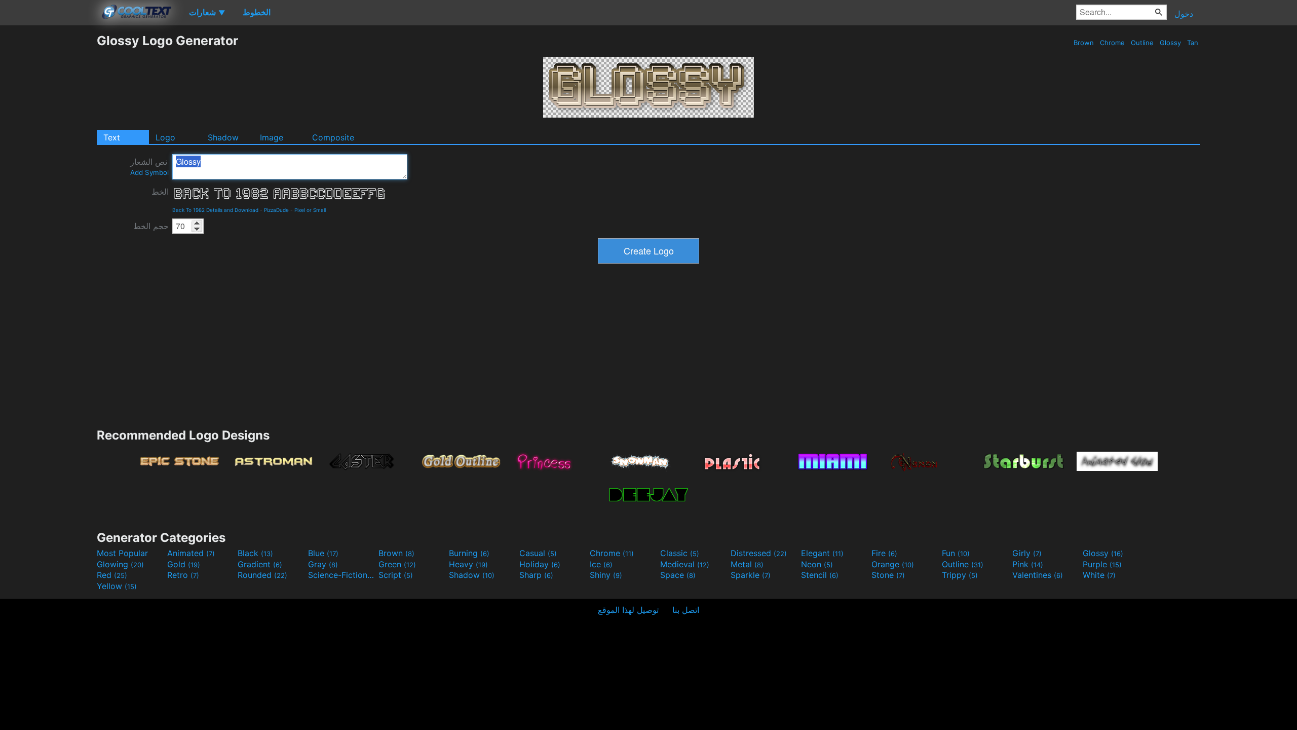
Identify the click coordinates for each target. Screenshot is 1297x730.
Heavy (468, 564)
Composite (333, 137)
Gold (183, 564)
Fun (956, 553)
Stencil (819, 575)
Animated (191, 553)
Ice (601, 564)
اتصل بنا (685, 610)
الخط (160, 192)
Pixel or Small (310, 210)
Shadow (223, 137)
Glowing (120, 564)
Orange (892, 564)
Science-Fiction (342, 575)
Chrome (1112, 43)
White (1099, 575)
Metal (747, 564)
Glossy (1170, 43)
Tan (1192, 43)
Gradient (260, 564)
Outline (1142, 43)
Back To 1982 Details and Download (215, 210)
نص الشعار (149, 166)
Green (397, 564)
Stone (888, 575)
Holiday (539, 564)
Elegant (822, 553)
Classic (679, 553)
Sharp (536, 575)
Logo (165, 137)
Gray (323, 564)
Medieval (684, 564)
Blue (323, 553)
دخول (1183, 14)
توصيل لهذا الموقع (628, 610)
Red (112, 575)
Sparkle (751, 575)
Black (255, 553)
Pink (1027, 564)
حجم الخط (151, 226)
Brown (1084, 43)
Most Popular (122, 553)
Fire (884, 553)
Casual (538, 553)
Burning (469, 553)
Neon (817, 564)
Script (395, 575)
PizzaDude (276, 210)
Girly (1027, 553)
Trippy (960, 575)
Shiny (606, 575)
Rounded (262, 575)
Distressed (759, 553)
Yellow (117, 586)
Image (271, 137)
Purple (1102, 564)
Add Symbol (149, 172)
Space (678, 575)
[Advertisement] (48, 185)
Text (111, 137)
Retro (183, 575)
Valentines (1037, 575)
